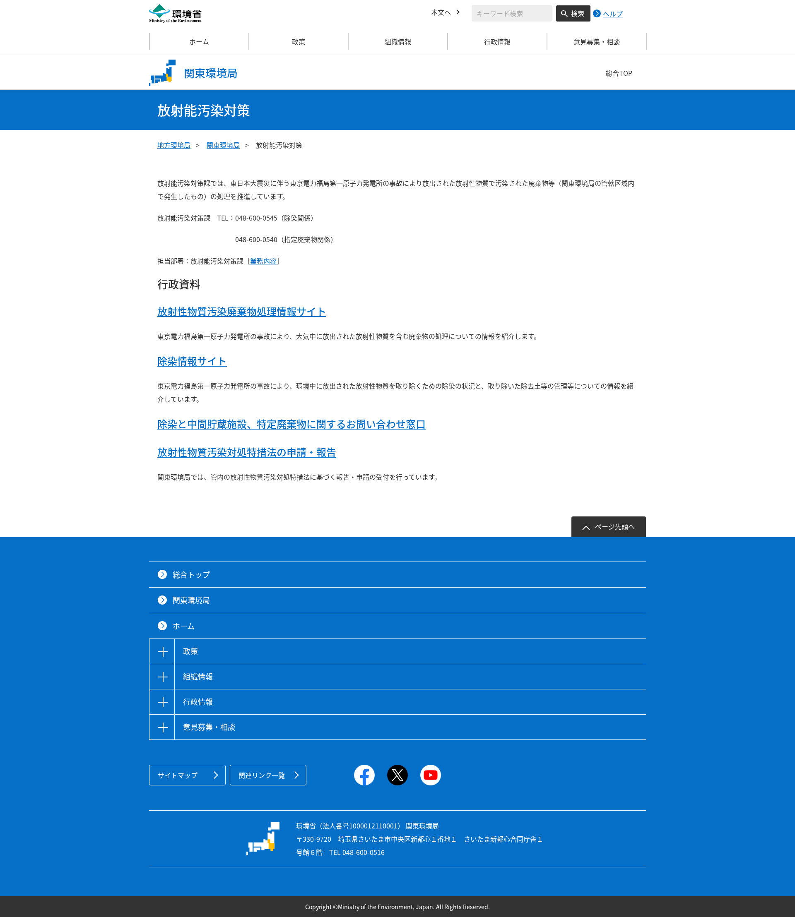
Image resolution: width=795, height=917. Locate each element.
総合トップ (191, 574)
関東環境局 (223, 145)
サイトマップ (178, 775)
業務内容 (263, 261)
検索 (577, 13)
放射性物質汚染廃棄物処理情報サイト (241, 311)
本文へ (441, 12)
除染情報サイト (192, 360)
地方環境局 (173, 145)
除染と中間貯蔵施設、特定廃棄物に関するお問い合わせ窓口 (291, 423)
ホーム (199, 41)
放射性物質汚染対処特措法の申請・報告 (246, 451)
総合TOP (619, 73)
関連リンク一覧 (261, 775)
